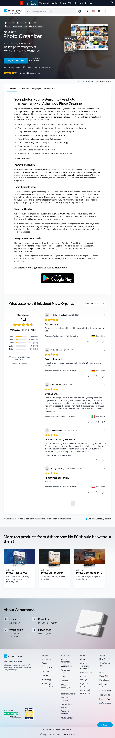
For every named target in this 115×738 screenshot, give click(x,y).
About (82, 659)
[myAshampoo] (80, 11)
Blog (44, 734)
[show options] (104, 315)
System (45, 663)
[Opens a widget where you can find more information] (105, 725)
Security (45, 671)
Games (45, 675)
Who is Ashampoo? (66, 660)
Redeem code (105, 691)
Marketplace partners (66, 705)
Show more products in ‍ (93, 81)
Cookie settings (83, 678)
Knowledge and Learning (47, 684)
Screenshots (24, 88)
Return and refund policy (85, 691)
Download (17, 60)
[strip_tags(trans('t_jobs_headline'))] (29, 714)
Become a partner (65, 712)
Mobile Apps (47, 679)
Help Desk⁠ (103, 659)
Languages (36, 88)
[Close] (112, 2)
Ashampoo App (104, 685)
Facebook (57, 734)
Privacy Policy (86, 672)
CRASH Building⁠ (64, 686)
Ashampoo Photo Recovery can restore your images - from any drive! (17, 579)
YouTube (71, 734)
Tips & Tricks (104, 695)
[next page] (83, 503)
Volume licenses (64, 698)
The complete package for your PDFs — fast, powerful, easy (66, 3)
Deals (103, 676)
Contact (64, 681)
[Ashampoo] (13, 656)
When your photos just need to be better (53, 577)
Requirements (50, 88)
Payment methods (84, 684)
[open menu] (109, 11)
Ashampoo (105, 703)
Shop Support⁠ (105, 663)
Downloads (104, 680)
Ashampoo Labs (65, 671)
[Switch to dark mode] (87, 11)
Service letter (105, 699)
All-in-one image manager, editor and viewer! (89, 577)
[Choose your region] (93, 11)
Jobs (63, 676)
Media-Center (67, 718)
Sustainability (66, 666)
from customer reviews (30, 72)
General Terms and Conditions (85, 666)
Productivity (47, 667)
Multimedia (46, 659)
